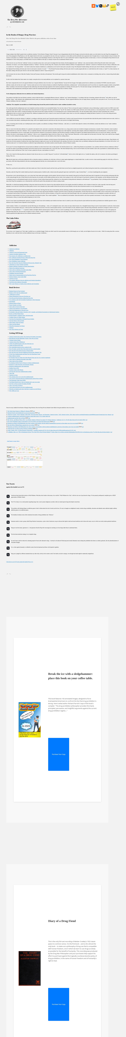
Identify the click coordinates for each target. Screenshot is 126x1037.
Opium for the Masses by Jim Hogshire (18, 308)
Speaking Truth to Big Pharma (16, 369)
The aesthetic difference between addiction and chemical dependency (25, 280)
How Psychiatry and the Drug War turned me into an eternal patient (24, 349)
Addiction (11, 250)
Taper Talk (11, 373)
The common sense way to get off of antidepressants (21, 376)
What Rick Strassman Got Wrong (17, 326)
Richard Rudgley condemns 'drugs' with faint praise (21, 315)
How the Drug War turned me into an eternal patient (21, 350)
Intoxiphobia (12, 301)
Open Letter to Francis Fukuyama (17, 306)
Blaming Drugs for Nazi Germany (17, 291)
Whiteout (11, 327)
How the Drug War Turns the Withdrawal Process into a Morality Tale (25, 262)
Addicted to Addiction (14, 249)
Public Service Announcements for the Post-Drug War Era (22, 275)
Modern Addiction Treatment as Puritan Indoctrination (21, 266)
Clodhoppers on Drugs (14, 294)
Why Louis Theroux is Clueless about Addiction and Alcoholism (24, 283)
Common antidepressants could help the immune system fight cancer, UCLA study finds (27, 416)
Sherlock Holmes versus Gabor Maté (17, 276)
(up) (34, 411)
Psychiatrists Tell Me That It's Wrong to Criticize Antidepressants (24, 362)
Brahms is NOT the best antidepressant (18, 292)
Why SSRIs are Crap (14, 390)
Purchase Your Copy (58, 754)
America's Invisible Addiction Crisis (17, 254)
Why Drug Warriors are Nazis (16, 329)
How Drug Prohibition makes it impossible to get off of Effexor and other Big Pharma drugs (28, 421)
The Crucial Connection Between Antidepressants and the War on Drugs (26, 378)
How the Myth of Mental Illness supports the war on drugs (20, 425)
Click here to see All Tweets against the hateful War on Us (19, 561)
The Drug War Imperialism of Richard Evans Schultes (21, 319)
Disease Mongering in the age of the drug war (19, 296)
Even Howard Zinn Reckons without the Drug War (21, 298)
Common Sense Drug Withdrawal (17, 342)
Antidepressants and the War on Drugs (16, 418)
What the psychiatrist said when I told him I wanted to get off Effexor (25, 389)
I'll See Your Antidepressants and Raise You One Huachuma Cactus (24, 354)
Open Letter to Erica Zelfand (15, 361)
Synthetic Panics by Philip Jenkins (17, 317)
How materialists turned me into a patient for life (20, 347)
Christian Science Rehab (14, 340)
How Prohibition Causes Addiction (17, 261)
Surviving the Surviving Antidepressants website (20, 371)
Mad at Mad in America (14, 355)
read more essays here (13, 441)
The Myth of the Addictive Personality (18, 282)
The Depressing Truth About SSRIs (17, 380)
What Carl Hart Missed (14, 324)
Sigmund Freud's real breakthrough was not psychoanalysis (21, 412)
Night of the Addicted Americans (16, 268)
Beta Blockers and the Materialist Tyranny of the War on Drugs (23, 338)
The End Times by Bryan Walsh (16, 320)
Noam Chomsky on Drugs (15, 305)
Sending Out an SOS (14, 368)
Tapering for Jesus (13, 278)
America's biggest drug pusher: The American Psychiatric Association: (25, 336)
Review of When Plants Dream (16, 313)
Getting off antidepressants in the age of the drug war (21, 343)
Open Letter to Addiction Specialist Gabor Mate (20, 269)
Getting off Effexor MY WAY (16, 345)
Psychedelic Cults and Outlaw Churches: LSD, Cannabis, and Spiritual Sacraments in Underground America (34, 312)
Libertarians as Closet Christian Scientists (18, 264)
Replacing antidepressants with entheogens (19, 366)
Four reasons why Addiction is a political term (19, 256)
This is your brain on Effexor (16, 385)
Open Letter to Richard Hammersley (17, 271)
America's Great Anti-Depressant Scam (18, 252)
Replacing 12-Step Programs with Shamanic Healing (21, 364)
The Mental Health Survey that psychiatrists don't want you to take (24, 382)
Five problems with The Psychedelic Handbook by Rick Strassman (24, 299)
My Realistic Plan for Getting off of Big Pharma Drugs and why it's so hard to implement (29, 357)
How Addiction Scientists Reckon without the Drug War (22, 257)
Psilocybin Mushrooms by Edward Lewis (18, 310)
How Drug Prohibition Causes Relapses (18, 259)
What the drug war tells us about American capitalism (20, 428)
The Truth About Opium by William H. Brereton (18, 411)
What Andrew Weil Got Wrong (16, 322)
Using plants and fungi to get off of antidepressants (21, 387)
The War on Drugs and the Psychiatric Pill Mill (20, 383)
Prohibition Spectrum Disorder (16, 273)
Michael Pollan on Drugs (15, 303)
